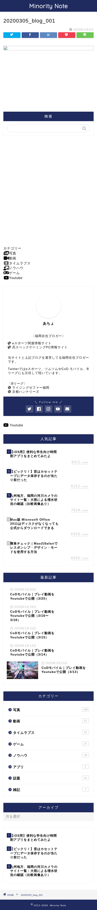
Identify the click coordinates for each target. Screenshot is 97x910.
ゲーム (50, 744)
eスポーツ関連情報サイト (31, 343)
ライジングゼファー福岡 (30, 387)
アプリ (49, 767)
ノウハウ (50, 755)
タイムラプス (50, 732)
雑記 (49, 790)
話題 (50, 778)
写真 (50, 710)
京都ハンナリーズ (25, 391)
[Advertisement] (48, 190)
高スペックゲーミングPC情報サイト (39, 347)
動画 (50, 721)
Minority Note (48, 5)
